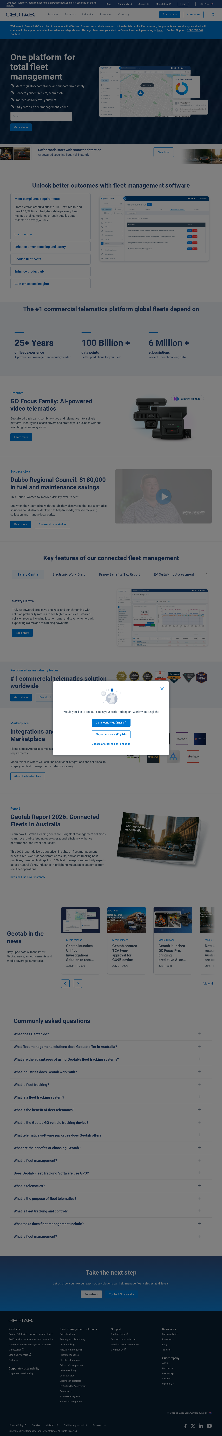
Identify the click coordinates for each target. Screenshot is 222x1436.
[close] (162, 689)
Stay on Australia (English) (111, 734)
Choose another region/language (111, 743)
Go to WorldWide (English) (111, 722)
